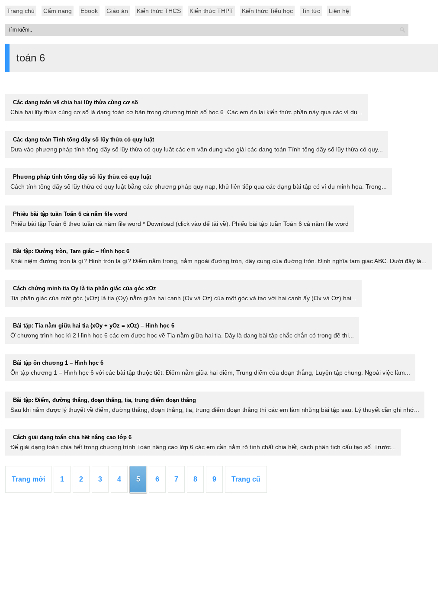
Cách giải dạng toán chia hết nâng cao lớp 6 (72, 437)
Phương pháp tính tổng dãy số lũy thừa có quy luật (82, 176)
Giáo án (117, 10)
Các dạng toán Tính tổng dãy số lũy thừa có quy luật (83, 139)
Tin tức (311, 10)
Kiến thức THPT (211, 10)
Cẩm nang (57, 10)
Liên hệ (339, 10)
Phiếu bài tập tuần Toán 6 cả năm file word (70, 214)
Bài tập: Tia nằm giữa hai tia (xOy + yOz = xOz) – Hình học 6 (93, 325)
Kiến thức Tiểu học (267, 10)
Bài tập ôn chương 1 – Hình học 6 (58, 363)
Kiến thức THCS (159, 10)
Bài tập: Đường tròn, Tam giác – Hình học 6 (71, 251)
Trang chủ (21, 10)
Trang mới (28, 479)
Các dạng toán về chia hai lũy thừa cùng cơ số (75, 102)
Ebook (89, 10)
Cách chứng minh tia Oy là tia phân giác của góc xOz (84, 288)
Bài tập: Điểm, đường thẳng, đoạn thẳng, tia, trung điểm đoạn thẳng (104, 400)
